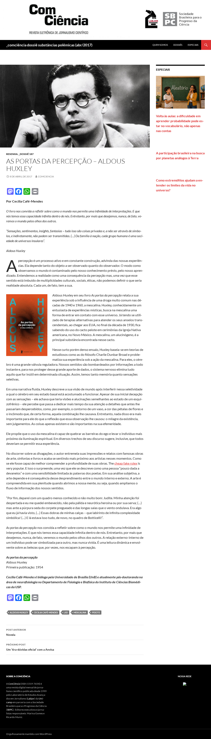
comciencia (46, 176)
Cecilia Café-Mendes (46, 612)
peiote (96, 612)
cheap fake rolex (125, 463)
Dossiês (177, 44)
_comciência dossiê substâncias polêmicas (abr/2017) (49, 45)
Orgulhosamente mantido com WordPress (29, 733)
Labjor (30, 698)
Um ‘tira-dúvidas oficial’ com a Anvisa (30, 647)
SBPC (10, 709)
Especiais (193, 44)
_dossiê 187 (26, 154)
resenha (12, 154)
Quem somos (160, 44)
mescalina (80, 612)
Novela (16, 632)
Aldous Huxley (19, 612)
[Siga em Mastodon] (184, 683)
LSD (66, 612)
